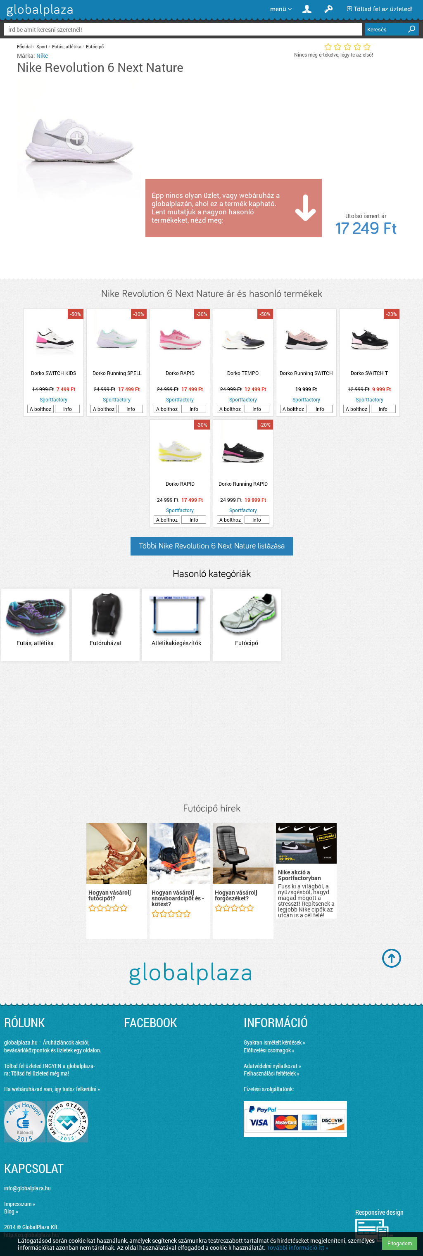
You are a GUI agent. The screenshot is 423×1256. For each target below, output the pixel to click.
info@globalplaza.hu (27, 1188)
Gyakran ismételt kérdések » (274, 1042)
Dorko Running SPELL (117, 373)
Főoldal (24, 46)
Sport (42, 46)
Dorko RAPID (180, 373)
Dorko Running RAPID (243, 483)
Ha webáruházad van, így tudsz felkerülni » (52, 1089)
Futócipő (95, 46)
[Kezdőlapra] (38, 16)
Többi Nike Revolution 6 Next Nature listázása (212, 546)
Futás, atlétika (66, 46)
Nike (42, 55)
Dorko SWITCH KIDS (53, 373)
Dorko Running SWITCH (306, 373)
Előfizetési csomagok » (269, 1050)
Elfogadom (399, 1243)
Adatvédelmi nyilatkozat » (272, 1066)
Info (67, 409)
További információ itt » (297, 1247)
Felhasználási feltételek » (271, 1073)
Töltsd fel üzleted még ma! (40, 1073)
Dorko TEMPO (243, 373)
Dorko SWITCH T (369, 373)
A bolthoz (40, 409)
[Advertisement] (211, 733)
